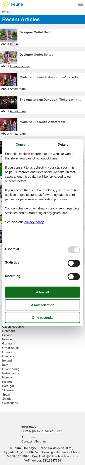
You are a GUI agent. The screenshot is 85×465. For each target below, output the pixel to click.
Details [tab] (63, 144)
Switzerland (10, 403)
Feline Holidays (42, 4)
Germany (8, 343)
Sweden (7, 398)
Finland (7, 335)
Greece (7, 352)
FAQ (59, 431)
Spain (6, 394)
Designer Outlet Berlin (36, 32)
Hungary (8, 356)
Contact (26, 441)
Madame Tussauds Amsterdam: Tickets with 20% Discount (52, 77)
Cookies (47, 431)
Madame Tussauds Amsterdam (42, 122)
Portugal (8, 386)
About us (40, 441)
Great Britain (11, 347)
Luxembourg (11, 369)
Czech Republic (13, 326)
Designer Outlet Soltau (36, 54)
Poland (7, 381)
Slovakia (8, 390)
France (7, 339)
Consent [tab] (22, 144)
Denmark (8, 331)
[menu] (80, 4)
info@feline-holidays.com (59, 456)
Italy (5, 364)
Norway (7, 377)
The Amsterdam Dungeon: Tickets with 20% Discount (52, 99)
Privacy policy (30, 431)
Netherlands (10, 373)
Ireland (7, 360)
